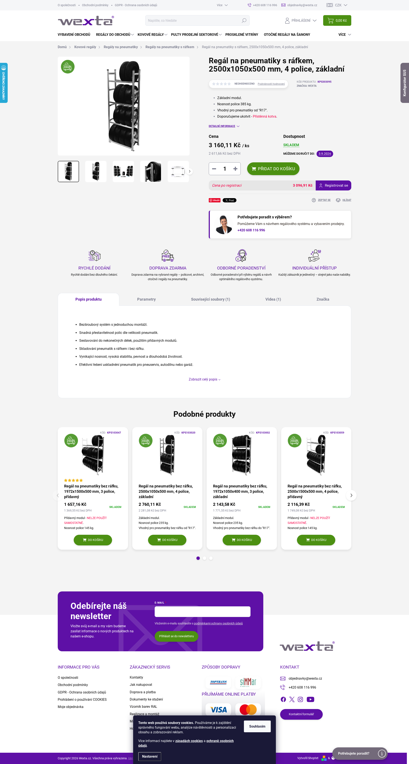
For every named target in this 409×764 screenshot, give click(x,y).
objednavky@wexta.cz (305, 678)
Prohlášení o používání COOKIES (82, 700)
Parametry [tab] (146, 299)
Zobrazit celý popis (203, 379)
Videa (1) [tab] (273, 299)
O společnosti (67, 5)
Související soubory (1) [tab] (210, 299)
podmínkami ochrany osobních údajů (218, 623)
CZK (338, 5)
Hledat (244, 20)
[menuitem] (76, 34)
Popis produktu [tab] (88, 299)
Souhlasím (257, 726)
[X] (292, 698)
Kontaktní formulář (301, 714)
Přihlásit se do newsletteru (176, 636)
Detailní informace (222, 126)
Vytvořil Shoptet (307, 758)
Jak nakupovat (141, 685)
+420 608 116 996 (251, 230)
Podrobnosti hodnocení (271, 83)
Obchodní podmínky (95, 5)
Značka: (307, 85)
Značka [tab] (323, 299)
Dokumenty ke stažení (146, 699)
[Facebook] (283, 698)
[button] (198, 558)
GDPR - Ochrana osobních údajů (136, 5)
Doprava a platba (143, 692)
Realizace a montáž (144, 714)
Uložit (216, 200)
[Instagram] (300, 698)
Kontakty (136, 677)
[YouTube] (310, 698)
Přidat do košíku (276, 168)
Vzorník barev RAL (143, 707)
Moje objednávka (71, 707)
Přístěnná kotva (264, 116)
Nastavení (149, 756)
